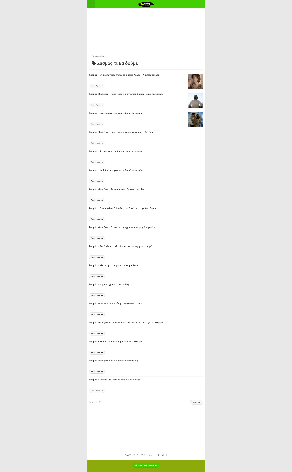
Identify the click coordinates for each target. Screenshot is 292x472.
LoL (157, 455)
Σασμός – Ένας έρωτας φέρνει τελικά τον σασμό (115, 113)
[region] (146, 27)
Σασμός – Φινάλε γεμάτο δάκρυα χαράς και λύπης (116, 151)
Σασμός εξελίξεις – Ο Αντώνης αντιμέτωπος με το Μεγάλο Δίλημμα (126, 322)
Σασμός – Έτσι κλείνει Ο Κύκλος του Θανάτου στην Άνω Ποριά (122, 208)
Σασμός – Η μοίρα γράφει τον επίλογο (109, 284)
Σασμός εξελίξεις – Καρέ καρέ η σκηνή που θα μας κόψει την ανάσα (126, 94)
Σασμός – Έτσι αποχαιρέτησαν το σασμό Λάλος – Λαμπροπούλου (124, 75)
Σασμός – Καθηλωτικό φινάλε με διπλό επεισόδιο (116, 170)
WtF (143, 455)
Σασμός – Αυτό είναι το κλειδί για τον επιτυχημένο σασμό (120, 246)
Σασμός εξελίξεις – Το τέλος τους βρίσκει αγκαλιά (116, 189)
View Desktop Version (147, 465)
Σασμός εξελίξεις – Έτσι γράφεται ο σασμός (113, 360)
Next (195, 402)
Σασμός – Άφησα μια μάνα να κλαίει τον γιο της (114, 379)
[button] (91, 4)
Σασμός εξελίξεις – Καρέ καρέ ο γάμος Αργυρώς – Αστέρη (121, 132)
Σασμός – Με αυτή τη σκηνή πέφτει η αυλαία (113, 265)
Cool (164, 455)
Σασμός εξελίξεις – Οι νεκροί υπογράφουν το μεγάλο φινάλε (122, 227)
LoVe (150, 455)
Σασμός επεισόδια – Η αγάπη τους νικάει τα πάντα (116, 303)
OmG (136, 455)
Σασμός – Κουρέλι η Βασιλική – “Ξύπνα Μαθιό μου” (116, 341)
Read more (96, 86)
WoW (128, 455)
